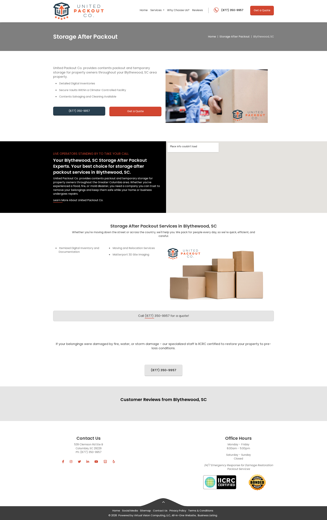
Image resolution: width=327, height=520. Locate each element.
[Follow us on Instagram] (71, 461)
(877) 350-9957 (232, 10)
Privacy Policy (177, 510)
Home (144, 10)
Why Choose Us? (178, 10)
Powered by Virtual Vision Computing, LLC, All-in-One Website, (157, 515)
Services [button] (156, 10)
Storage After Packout (235, 37)
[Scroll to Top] (163, 502)
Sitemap (145, 510)
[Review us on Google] (105, 461)
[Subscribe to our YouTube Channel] (96, 461)
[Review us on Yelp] (114, 461)
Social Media (130, 510)
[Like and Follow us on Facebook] (63, 461)
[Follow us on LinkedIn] (88, 461)
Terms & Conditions (200, 510)
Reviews (197, 10)
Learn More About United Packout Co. (78, 200)
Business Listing (207, 515)
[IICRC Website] (219, 482)
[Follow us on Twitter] (79, 461)
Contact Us (160, 510)
